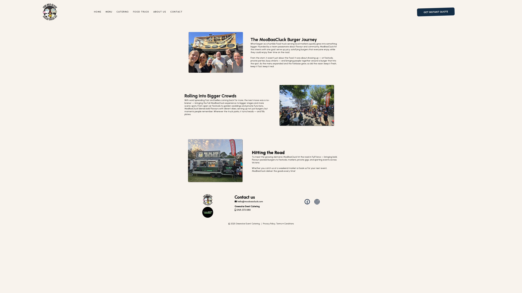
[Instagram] (317, 202)
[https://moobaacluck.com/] (50, 12)
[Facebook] (307, 202)
